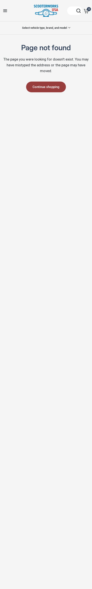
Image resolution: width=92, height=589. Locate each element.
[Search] (74, 10)
